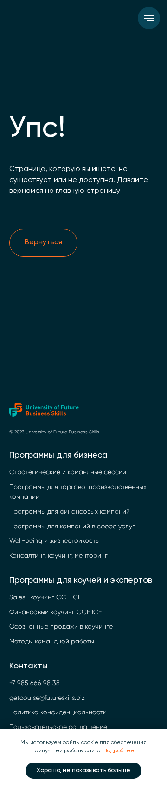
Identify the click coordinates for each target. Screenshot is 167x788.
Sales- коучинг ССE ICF (45, 597)
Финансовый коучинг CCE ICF (55, 612)
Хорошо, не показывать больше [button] (83, 771)
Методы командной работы (51, 641)
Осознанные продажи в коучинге (61, 626)
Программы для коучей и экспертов (80, 580)
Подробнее (118, 751)
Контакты (28, 666)
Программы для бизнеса (58, 455)
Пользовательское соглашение (58, 727)
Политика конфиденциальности (58, 712)
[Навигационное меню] (149, 18)
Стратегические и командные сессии (67, 472)
